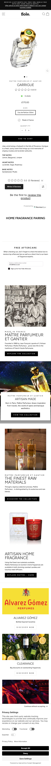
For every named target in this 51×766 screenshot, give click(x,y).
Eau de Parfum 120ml (25, 112)
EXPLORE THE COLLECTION (21, 354)
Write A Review (14, 186)
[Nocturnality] (25, 693)
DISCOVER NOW (25, 627)
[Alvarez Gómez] (25, 601)
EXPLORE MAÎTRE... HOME (20, 575)
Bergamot (12, 157)
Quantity (25, 126)
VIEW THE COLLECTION (25, 415)
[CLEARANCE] (25, 647)
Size (25, 108)
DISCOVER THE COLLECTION (22, 499)
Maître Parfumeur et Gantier (25, 81)
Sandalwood (7, 172)
